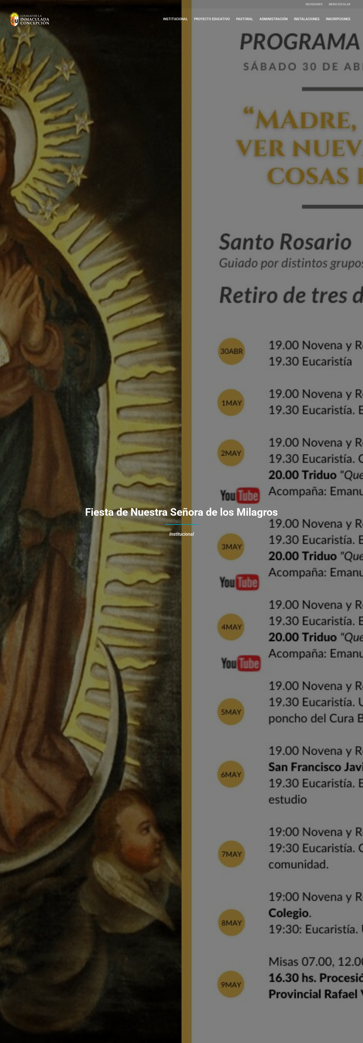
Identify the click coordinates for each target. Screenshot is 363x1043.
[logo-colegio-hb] (29, 19)
